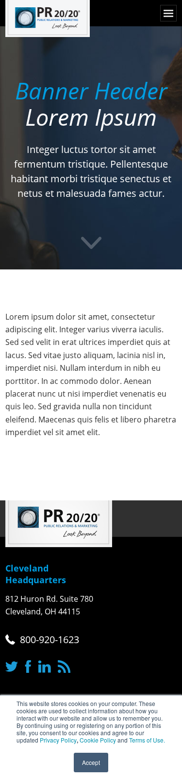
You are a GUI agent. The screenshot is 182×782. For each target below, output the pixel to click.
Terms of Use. (147, 740)
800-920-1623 (49, 639)
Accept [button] (91, 762)
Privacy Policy (58, 740)
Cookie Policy (98, 740)
